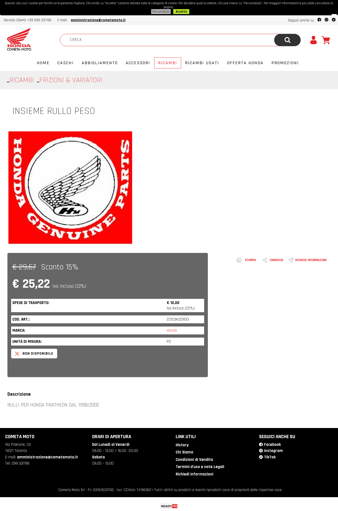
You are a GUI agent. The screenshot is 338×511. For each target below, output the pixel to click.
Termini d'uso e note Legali (200, 467)
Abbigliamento (100, 63)
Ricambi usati (202, 63)
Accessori (138, 63)
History (182, 445)
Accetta (181, 12)
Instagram (273, 450)
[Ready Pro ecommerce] (169, 506)
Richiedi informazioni (311, 260)
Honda (172, 330)
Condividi (276, 260)
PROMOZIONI (285, 63)
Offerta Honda (245, 63)
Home (43, 63)
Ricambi (167, 63)
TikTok (270, 457)
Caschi (65, 63)
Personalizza (160, 12)
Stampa (250, 260)
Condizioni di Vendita (194, 459)
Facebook (272, 444)
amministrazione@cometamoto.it (98, 20)
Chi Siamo (184, 452)
